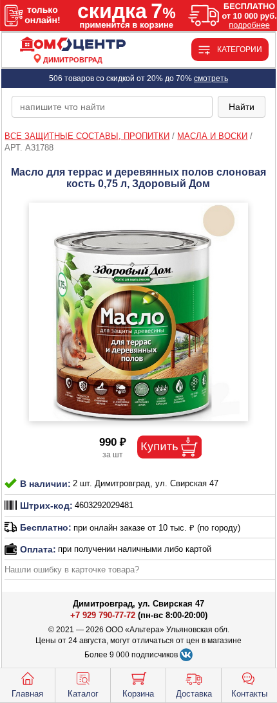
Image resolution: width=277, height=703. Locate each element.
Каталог (83, 693)
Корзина (138, 693)
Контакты (249, 693)
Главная (27, 693)
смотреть (211, 78)
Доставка (194, 693)
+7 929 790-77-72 (102, 615)
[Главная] (72, 44)
